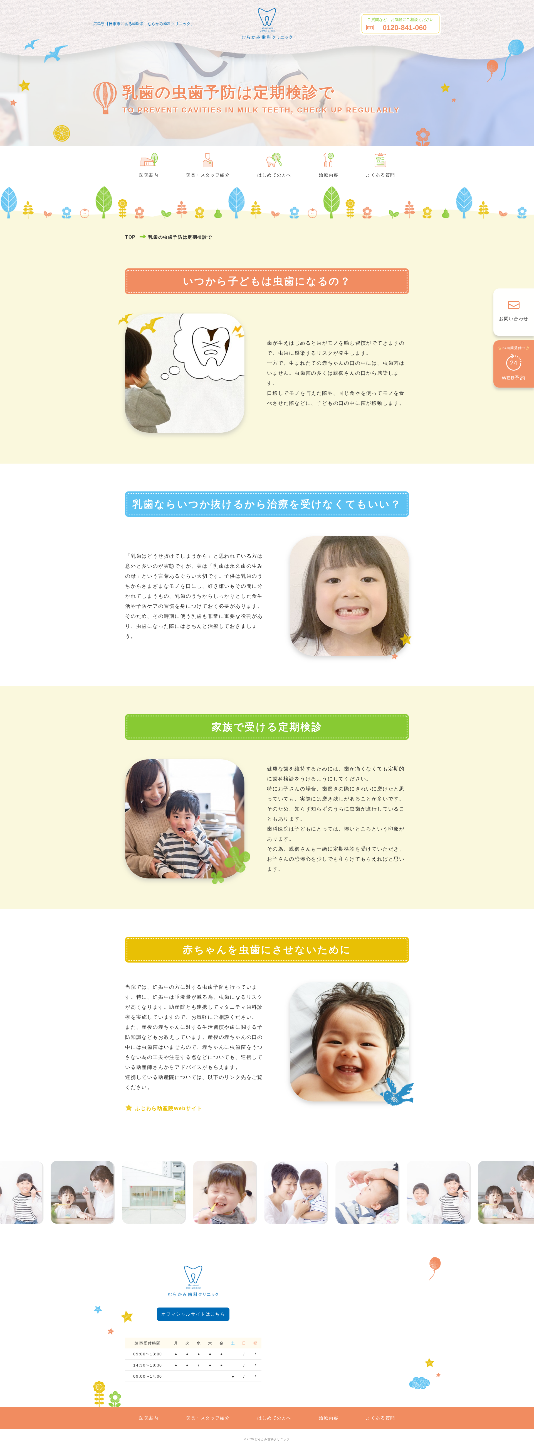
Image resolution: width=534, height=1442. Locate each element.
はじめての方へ (274, 175)
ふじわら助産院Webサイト (168, 1108)
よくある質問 (380, 175)
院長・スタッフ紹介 (208, 175)
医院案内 (148, 175)
